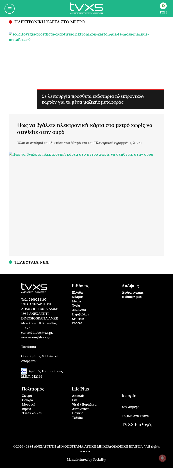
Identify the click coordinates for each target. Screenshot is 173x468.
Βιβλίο (26, 409)
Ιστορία (129, 396)
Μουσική (28, 404)
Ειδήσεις (80, 286)
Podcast (78, 323)
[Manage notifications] (162, 458)
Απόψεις (130, 286)
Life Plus (80, 389)
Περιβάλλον (80, 314)
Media (76, 301)
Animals (78, 396)
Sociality (99, 459)
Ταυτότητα (28, 346)
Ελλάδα (77, 292)
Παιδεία (77, 413)
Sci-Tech (78, 319)
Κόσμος (78, 297)
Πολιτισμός (33, 389)
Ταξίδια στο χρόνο (135, 416)
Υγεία (76, 305)
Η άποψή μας (132, 297)
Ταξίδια (77, 418)
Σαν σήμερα (130, 407)
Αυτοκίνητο (80, 409)
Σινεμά (27, 396)
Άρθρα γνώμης (133, 292)
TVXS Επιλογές (137, 425)
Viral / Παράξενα (84, 404)
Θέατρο (27, 400)
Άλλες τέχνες (32, 413)
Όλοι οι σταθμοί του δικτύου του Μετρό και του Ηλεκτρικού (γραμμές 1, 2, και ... (81, 143)
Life (74, 400)
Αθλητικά (79, 310)
